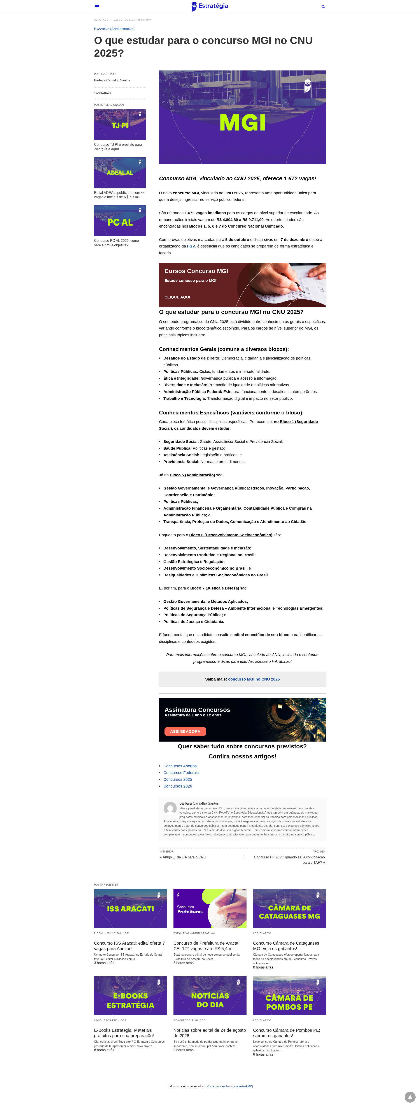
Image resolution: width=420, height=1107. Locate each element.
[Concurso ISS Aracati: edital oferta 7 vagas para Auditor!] (130, 908)
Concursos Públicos (110, 1020)
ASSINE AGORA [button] (185, 731)
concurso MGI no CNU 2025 (254, 679)
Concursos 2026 (177, 786)
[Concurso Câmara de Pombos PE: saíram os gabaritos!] (289, 995)
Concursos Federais (181, 772)
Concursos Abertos (180, 766)
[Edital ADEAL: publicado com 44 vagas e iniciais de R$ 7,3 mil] (120, 172)
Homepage (101, 20)
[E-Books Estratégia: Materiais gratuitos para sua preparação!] (130, 995)
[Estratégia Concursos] (210, 7)
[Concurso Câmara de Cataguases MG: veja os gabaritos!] (289, 908)
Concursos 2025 (177, 779)
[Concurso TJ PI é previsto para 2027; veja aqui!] (120, 124)
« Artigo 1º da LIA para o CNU (183, 857)
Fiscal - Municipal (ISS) (111, 933)
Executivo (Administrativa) (133, 20)
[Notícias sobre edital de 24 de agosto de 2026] (209, 995)
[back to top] (410, 1097)
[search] (323, 6)
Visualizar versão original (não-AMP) (230, 1086)
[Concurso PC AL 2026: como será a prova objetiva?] (120, 220)
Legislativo (262, 933)
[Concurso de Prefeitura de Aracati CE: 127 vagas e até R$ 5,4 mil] (209, 908)
